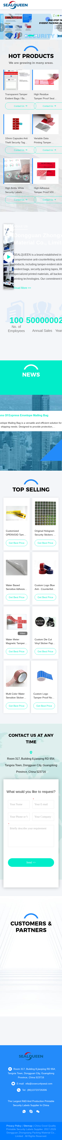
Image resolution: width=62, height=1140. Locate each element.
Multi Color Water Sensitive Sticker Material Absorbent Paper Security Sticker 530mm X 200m (16, 695)
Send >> (31, 862)
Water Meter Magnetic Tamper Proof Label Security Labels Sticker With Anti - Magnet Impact (15, 641)
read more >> (22, 287)
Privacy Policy (13, 1125)
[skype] (31, 1111)
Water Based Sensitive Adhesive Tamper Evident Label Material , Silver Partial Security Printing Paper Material (16, 587)
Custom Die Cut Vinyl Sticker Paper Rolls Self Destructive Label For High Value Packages (45, 641)
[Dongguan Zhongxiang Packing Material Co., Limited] (15, 4)
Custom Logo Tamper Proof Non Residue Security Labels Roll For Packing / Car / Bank (43, 695)
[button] (26, 35)
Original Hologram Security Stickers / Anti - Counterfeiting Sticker (44, 533)
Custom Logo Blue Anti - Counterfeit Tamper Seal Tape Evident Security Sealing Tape (45, 587)
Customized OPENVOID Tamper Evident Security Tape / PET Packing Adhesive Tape (16, 533)
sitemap (27, 1125)
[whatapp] (24, 1111)
